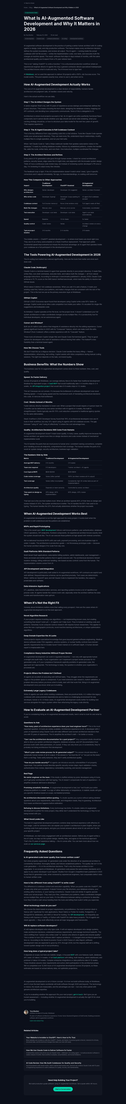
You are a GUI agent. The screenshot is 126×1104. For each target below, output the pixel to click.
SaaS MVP (53, 384)
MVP (72, 955)
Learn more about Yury (37, 1020)
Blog (30, 7)
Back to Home (30, 3)
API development (77, 915)
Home (25, 7)
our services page (38, 844)
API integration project (41, 386)
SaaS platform (58, 957)
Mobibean (30, 74)
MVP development (49, 530)
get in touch (78, 994)
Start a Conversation (63, 1089)
